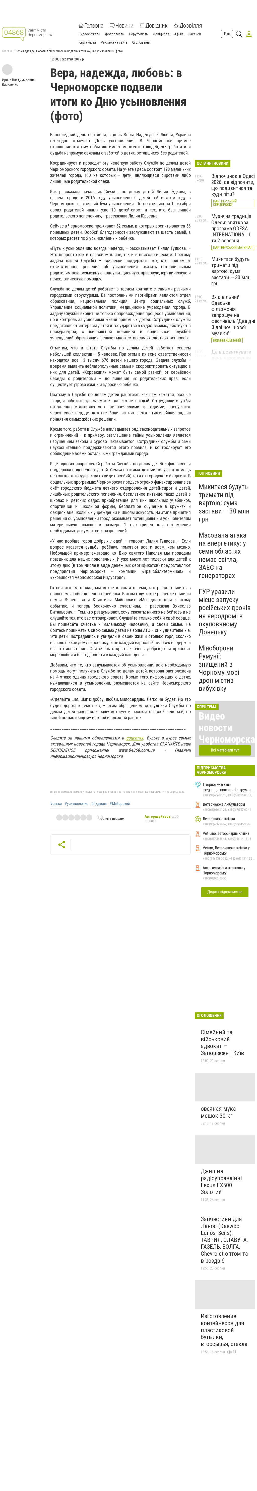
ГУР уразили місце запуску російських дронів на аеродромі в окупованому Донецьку (225, 611)
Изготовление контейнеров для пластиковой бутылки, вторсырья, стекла (224, 1330)
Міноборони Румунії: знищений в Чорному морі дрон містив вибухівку (219, 668)
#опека (56, 803)
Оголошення (141, 42)
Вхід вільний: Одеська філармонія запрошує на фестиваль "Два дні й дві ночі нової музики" (233, 315)
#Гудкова (99, 803)
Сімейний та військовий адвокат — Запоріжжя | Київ (222, 1043)
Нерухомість (138, 34)
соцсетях (134, 737)
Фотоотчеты (114, 34)
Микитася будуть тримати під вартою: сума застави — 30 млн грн (230, 271)
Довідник (156, 25)
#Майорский (120, 803)
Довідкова (161, 34)
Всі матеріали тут (225, 750)
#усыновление (76, 803)
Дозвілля (190, 25)
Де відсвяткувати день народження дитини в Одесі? (231, 358)
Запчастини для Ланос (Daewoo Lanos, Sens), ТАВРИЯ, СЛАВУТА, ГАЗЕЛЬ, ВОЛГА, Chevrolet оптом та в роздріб (224, 1240)
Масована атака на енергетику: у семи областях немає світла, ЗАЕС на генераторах (222, 555)
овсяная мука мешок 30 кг (218, 1112)
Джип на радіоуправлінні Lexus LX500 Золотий (221, 1182)
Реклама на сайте (114, 42)
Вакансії (194, 34)
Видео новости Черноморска (227, 727)
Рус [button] (227, 33)
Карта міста (87, 42)
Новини (124, 25)
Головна (94, 25)
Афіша (178, 34)
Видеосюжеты (89, 34)
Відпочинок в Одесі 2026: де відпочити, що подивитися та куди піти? (233, 185)
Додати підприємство (224, 891)
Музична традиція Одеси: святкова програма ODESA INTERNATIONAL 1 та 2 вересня (231, 228)
